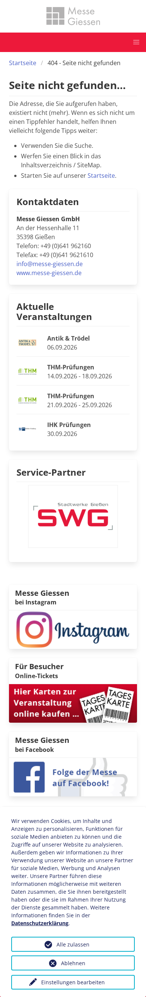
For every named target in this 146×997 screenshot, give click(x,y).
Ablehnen (73, 963)
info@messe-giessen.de (49, 264)
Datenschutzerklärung (40, 923)
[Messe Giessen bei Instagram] (73, 629)
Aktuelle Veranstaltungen (54, 311)
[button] (136, 42)
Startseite (22, 63)
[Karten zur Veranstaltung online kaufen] (73, 703)
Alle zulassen (73, 944)
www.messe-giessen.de (49, 273)
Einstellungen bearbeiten (73, 982)
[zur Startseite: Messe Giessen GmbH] (73, 16)
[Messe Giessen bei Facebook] (73, 776)
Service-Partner (51, 472)
